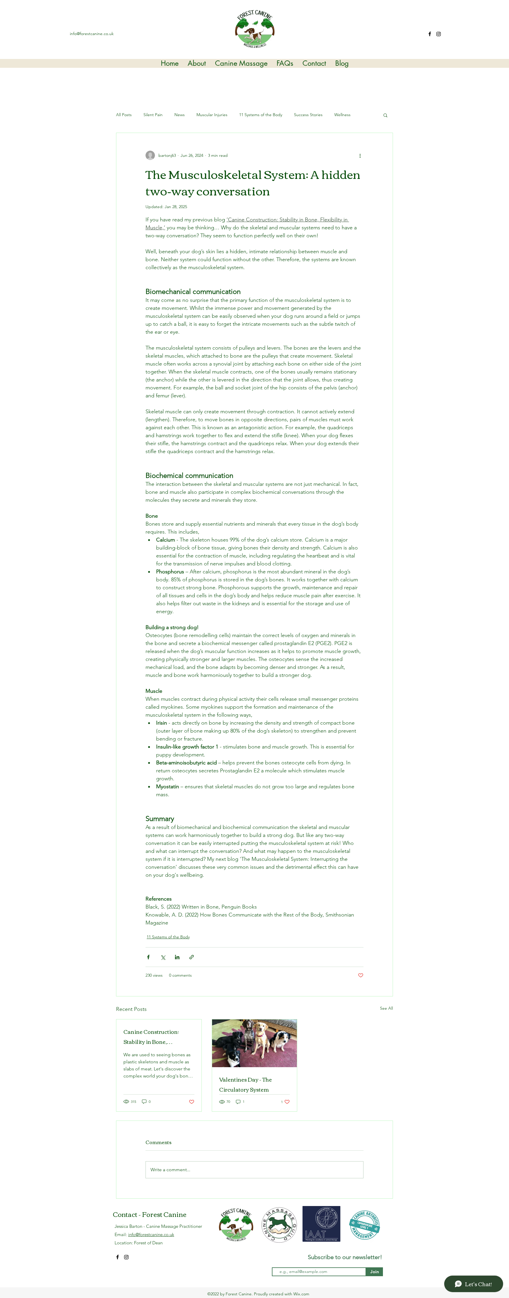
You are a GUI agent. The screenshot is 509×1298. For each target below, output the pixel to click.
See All (386, 1008)
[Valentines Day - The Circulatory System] (254, 1043)
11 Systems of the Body (260, 114)
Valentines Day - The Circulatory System (245, 1084)
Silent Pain (153, 114)
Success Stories (308, 114)
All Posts (124, 114)
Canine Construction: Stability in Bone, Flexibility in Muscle (151, 1036)
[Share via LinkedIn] (177, 957)
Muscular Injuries (211, 114)
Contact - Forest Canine (149, 1214)
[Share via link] (191, 957)
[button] (385, 115)
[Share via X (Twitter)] (163, 957)
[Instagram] (439, 34)
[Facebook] (430, 34)
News (179, 114)
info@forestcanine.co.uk (92, 33)
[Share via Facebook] (148, 957)
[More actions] (359, 155)
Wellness (342, 114)
